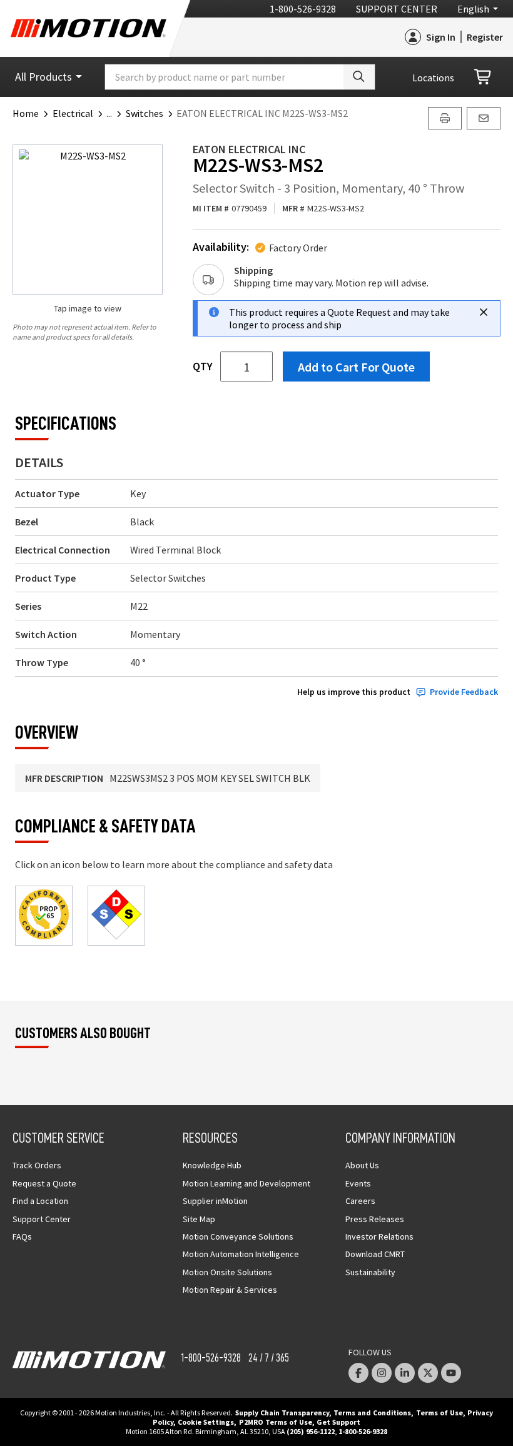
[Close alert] (483, 312)
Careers (360, 1200)
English (473, 9)
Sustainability (370, 1272)
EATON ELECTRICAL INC (249, 149)
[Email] (483, 118)
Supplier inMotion (215, 1200)
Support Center (396, 9)
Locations (433, 77)
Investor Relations (379, 1236)
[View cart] (483, 77)
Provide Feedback (464, 692)
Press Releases (374, 1219)
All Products (43, 76)
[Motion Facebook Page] (358, 1373)
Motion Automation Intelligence (241, 1254)
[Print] (445, 118)
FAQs (22, 1236)
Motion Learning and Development (246, 1183)
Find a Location (40, 1200)
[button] (116, 113)
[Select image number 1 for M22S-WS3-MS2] (88, 219)
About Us (362, 1165)
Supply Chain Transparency (282, 1412)
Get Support (338, 1422)
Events (358, 1183)
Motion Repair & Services (230, 1289)
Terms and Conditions (372, 1412)
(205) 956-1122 (311, 1431)
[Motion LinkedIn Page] (405, 1373)
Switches (144, 113)
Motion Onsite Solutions (227, 1272)
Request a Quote (44, 1183)
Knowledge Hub (212, 1165)
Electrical (73, 113)
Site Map (199, 1219)
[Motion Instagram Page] (382, 1373)
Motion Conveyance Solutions (238, 1236)
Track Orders (37, 1165)
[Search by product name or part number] (359, 76)
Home (26, 113)
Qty (203, 366)
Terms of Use (439, 1412)
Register (485, 37)
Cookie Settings (206, 1422)
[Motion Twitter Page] (428, 1373)
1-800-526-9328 (303, 9)
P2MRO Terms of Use (275, 1422)
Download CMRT (375, 1254)
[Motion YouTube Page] (451, 1373)
